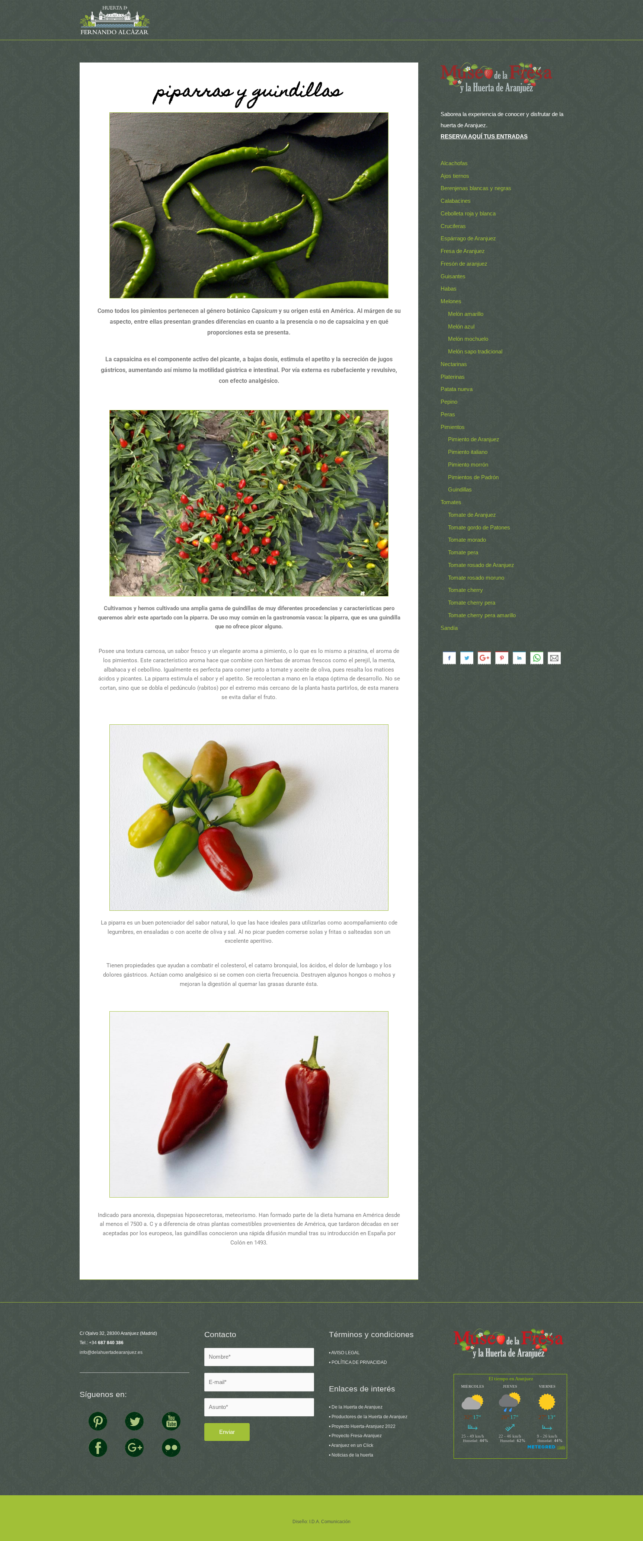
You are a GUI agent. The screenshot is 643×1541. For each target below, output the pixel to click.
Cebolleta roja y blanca (468, 213)
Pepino (449, 401)
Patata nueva (457, 389)
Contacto (547, 19)
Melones (451, 301)
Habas (449, 288)
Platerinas (453, 377)
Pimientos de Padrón (473, 477)
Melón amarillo (465, 314)
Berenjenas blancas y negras (476, 188)
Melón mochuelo (468, 339)
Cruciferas (453, 226)
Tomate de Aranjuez (472, 515)
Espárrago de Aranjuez (468, 238)
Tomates (451, 502)
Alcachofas (454, 163)
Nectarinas (454, 364)
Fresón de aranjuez (464, 263)
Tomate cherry (465, 590)
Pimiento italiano (467, 452)
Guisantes (453, 276)
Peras (448, 414)
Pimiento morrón (468, 464)
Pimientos (453, 427)
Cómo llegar (488, 19)
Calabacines (456, 201)
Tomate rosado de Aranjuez (481, 565)
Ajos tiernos (455, 176)
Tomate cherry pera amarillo (482, 615)
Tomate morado (467, 539)
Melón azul (461, 326)
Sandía (449, 628)
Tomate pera (463, 552)
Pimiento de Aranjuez (473, 439)
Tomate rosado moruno (476, 577)
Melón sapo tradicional (475, 351)
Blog (519, 19)
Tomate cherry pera (471, 602)
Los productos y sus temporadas (422, 19)
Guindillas (460, 489)
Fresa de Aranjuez (463, 251)
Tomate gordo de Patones (479, 527)
